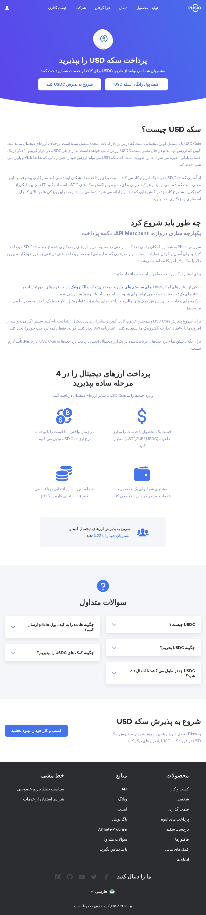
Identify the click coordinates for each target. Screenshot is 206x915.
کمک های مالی (177, 849)
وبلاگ (122, 799)
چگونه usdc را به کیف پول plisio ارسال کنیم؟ (61, 627)
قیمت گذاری (178, 809)
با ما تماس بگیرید (113, 849)
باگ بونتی (119, 819)
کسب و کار (180, 789)
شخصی (182, 799)
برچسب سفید (177, 829)
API (124, 789)
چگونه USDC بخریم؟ (177, 647)
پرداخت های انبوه (175, 819)
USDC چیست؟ (182, 624)
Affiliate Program (112, 829)
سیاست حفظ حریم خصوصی (40, 789)
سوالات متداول (114, 839)
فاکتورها (182, 839)
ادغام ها (182, 859)
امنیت (122, 809)
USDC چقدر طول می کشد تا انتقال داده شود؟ (162, 673)
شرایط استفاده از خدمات (43, 799)
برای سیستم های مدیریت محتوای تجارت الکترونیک (111, 287)
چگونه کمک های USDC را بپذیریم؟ (65, 652)
